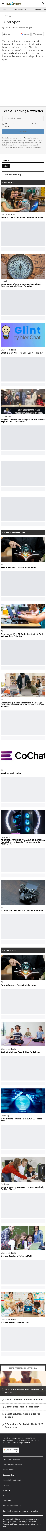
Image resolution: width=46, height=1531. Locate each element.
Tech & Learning (11, 27)
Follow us (26, 34)
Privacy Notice (33, 140)
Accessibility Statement (12, 1506)
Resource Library (19, 9)
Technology (7, 16)
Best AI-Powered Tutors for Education (24, 1400)
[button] (2, 3)
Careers (6, 1485)
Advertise (6, 1490)
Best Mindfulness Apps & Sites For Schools (22, 1415)
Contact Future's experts (12, 1465)
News (6, 166)
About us (6, 1495)
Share (8, 34)
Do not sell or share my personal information (20, 1511)
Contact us (7, 1501)
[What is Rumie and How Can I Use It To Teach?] (23, 1383)
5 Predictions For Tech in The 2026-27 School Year (24, 1425)
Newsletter (39, 34)
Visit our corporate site (20, 1442)
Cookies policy (8, 1475)
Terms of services (30, 138)
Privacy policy (8, 1470)
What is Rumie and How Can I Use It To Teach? (24, 1391)
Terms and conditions (11, 1459)
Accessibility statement (12, 1480)
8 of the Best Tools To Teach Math (22, 1407)
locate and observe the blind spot (19, 56)
